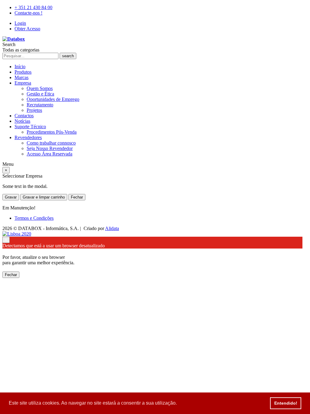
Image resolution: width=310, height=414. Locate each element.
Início (20, 66)
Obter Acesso (27, 28)
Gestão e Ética (40, 93)
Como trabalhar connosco (51, 142)
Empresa (23, 82)
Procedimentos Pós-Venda (52, 132)
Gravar (11, 197)
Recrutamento (40, 104)
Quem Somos (40, 88)
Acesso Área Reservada (49, 153)
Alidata (112, 228)
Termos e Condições (34, 218)
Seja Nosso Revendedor (50, 148)
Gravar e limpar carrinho (44, 197)
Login (20, 23)
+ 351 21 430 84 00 (33, 7)
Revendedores (28, 137)
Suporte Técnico (30, 126)
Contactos (24, 115)
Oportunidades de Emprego (53, 99)
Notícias (22, 121)
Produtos (23, 72)
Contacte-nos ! (28, 12)
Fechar (77, 197)
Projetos (34, 110)
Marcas (21, 77)
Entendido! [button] (285, 403)
